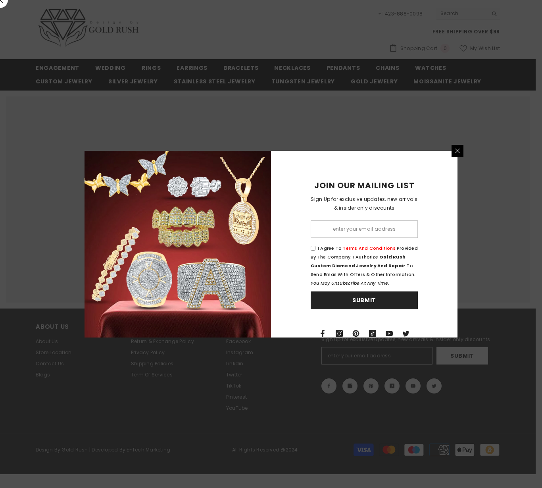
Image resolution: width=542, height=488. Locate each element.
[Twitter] (406, 333)
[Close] (457, 151)
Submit (364, 300)
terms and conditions (369, 248)
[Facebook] (322, 333)
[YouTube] (389, 333)
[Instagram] (339, 333)
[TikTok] (372, 333)
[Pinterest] (356, 333)
